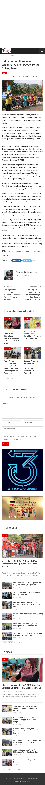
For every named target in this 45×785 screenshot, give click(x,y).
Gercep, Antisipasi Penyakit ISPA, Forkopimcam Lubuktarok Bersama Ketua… (26, 605)
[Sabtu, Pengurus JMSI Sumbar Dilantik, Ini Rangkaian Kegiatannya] (7, 636)
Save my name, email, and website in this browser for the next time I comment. (21, 437)
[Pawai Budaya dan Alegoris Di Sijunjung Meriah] (7, 616)
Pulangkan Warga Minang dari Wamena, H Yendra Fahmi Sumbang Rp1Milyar (12, 294)
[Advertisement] (22, 23)
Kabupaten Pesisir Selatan (14, 251)
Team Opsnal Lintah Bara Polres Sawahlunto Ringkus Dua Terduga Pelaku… (25, 708)
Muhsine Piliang (25, 781)
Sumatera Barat (36, 251)
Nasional (26, 251)
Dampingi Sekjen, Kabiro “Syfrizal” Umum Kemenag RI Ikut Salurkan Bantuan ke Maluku (33, 294)
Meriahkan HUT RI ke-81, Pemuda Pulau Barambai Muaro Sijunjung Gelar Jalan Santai (20, 564)
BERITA (4, 73)
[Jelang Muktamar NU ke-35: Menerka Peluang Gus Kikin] (7, 595)
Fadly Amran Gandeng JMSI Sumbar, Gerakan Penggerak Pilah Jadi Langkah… (27, 720)
